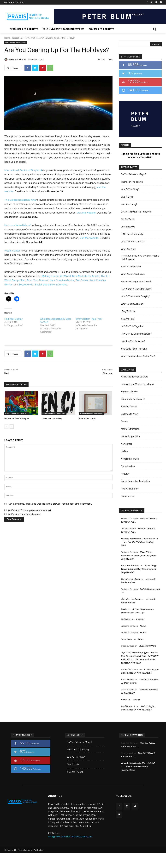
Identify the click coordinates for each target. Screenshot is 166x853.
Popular (125, 473)
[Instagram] (152, 2)
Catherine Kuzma (129, 669)
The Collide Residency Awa (20, 199)
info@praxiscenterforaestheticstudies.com (70, 836)
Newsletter (126, 444)
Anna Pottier (127, 679)
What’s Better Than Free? (89, 318)
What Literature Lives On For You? (138, 356)
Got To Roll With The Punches (136, 211)
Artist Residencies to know (134, 376)
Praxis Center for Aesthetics (24, 38)
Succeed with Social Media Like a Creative (43, 284)
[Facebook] (147, 2)
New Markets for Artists (85, 276)
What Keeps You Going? (133, 274)
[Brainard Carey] (6, 59)
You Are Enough (129, 204)
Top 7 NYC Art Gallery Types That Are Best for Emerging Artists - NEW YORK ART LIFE (139, 656)
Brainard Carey (18, 59)
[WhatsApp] (50, 68)
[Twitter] (156, 2)
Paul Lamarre (128, 706)
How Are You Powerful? (133, 341)
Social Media (127, 496)
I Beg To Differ (128, 311)
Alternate (108, 373)
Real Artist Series (130, 488)
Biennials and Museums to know (137, 384)
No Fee (124, 451)
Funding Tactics (129, 406)
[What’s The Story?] (96, 403)
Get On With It (128, 219)
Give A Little (127, 196)
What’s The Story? (87, 418)
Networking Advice (130, 436)
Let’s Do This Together (132, 326)
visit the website (86, 212)
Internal (140, 619)
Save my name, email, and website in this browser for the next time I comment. (50, 503)
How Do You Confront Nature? (136, 333)
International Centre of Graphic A (23, 170)
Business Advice (129, 391)
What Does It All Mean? (132, 304)
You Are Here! (128, 319)
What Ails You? (128, 249)
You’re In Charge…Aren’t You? (136, 281)
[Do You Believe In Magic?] (21, 403)
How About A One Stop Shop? (136, 289)
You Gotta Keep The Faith (134, 348)
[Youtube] (160, 2)
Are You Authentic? (131, 266)
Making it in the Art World (56, 276)
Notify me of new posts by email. (24, 514)
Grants (124, 421)
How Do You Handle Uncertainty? (138, 538)
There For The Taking (52, 418)
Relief (124, 699)
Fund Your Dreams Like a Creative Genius (50, 280)
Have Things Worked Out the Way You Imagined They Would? (138, 555)
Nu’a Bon (125, 619)
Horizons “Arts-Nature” (17, 225)
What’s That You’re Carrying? (135, 296)
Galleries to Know (129, 414)
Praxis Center (12, 250)
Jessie (123, 609)
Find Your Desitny (13, 318)
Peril (6, 373)
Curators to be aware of (133, 399)
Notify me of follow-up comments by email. (29, 510)
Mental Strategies (130, 429)
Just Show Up (128, 226)
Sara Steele (126, 639)
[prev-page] (6, 426)
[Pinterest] (42, 68)
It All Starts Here (147, 645)
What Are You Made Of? (133, 241)
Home (7, 38)
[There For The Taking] (58, 403)
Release (136, 699)
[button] (154, 29)
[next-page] (12, 426)
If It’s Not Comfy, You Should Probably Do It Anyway (140, 257)
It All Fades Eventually (132, 234)
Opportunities (128, 466)
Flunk (142, 625)
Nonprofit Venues (130, 459)
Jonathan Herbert (130, 565)
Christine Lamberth (130, 578)
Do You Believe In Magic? (16, 418)
